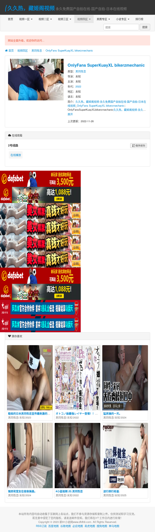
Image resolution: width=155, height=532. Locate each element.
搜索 (145, 27)
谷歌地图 (65, 526)
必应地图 (77, 526)
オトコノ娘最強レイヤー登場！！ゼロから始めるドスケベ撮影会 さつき (98, 413)
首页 (10, 19)
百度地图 (53, 526)
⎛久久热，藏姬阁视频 (30, 8)
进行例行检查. (111, 491)
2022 (78, 86)
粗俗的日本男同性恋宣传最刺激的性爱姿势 (33, 413)
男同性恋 (36, 50)
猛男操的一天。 (112, 413)
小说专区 (121, 19)
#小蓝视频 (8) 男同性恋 (69, 491)
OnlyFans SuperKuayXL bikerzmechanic (69, 50)
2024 (123, 417)
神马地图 (114, 526)
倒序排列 (140, 145)
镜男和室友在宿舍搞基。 (22, 491)
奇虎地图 (90, 526)
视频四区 (83, 19)
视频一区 (24, 19)
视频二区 (44, 19)
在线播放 (15, 155)
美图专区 (102, 19)
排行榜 (139, 19)
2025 (123, 495)
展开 (70, 114)
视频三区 (63, 19)
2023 (28, 417)
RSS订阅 (41, 526)
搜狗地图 (102, 526)
